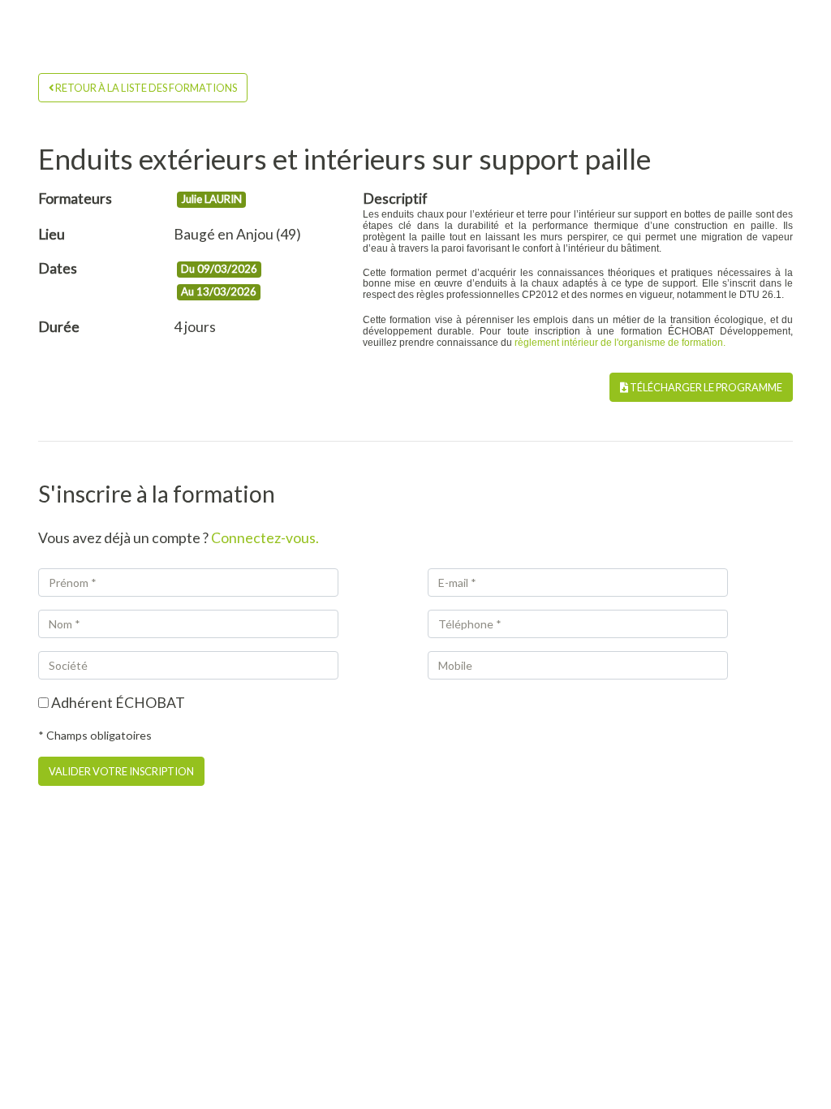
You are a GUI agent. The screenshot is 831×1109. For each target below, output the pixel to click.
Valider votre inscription (121, 771)
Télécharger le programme (705, 387)
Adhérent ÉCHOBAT (117, 702)
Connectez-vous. (265, 537)
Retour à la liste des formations (145, 87)
